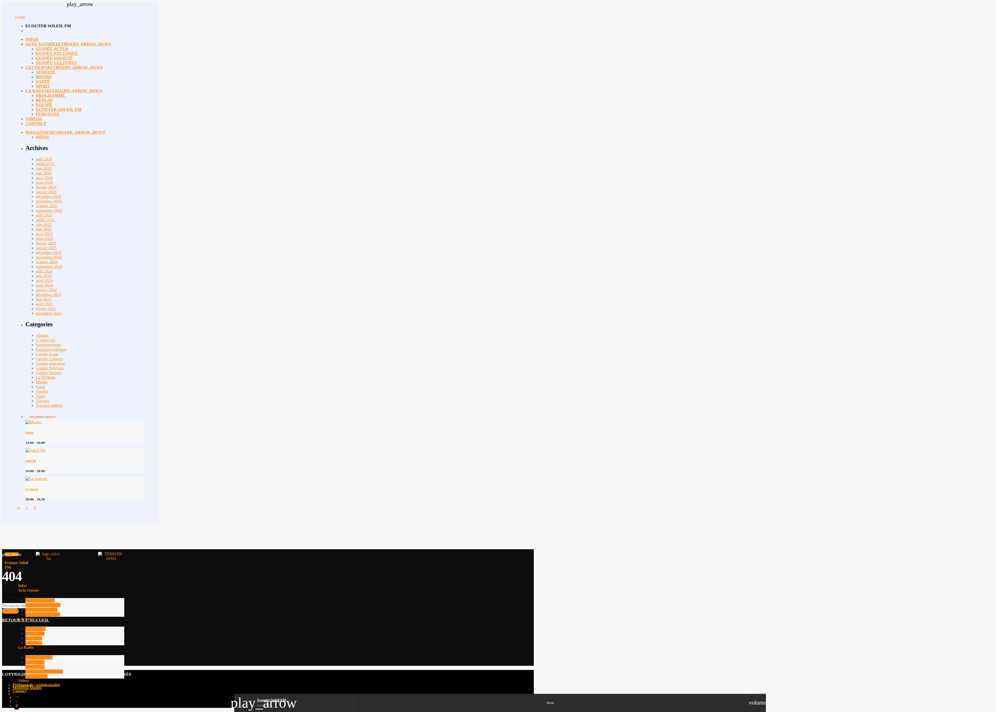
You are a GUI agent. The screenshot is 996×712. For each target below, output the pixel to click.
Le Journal (31, 489)
